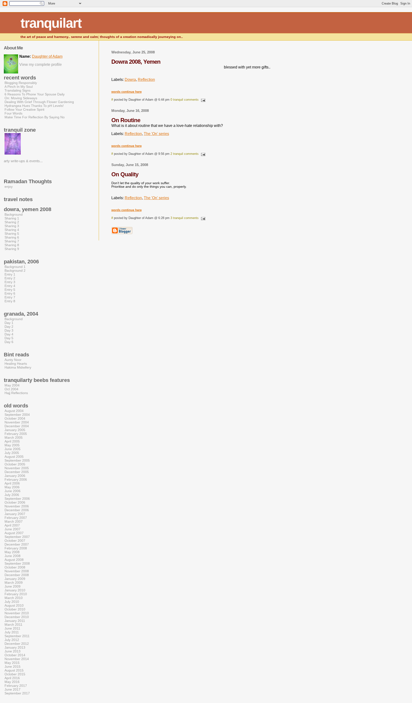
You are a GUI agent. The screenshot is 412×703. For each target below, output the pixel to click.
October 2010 (15, 609)
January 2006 (15, 476)
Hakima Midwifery (18, 367)
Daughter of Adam (47, 56)
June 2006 (13, 491)
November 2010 (17, 613)
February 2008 (16, 548)
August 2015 (14, 670)
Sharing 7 (12, 241)
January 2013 (15, 647)
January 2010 (15, 590)
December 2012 (17, 644)
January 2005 (15, 430)
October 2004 (15, 418)
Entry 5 (10, 290)
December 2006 (17, 510)
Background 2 (15, 270)
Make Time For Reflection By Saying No (35, 117)
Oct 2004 (11, 389)
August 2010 (14, 605)
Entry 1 (10, 274)
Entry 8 (10, 301)
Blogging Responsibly (21, 83)
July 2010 (12, 602)
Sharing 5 (12, 233)
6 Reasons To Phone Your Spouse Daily (35, 94)
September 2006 (17, 498)
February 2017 (16, 685)
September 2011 (17, 636)
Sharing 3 (12, 226)
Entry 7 (10, 297)
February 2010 (16, 594)
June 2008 (13, 556)
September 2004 (17, 415)
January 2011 (15, 621)
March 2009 (14, 582)
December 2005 (17, 472)
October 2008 (15, 567)
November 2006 (17, 506)
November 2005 (17, 468)
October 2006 (15, 502)
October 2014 (15, 655)
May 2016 (12, 682)
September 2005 (17, 460)
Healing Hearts (16, 363)
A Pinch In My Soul (19, 87)
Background (14, 214)
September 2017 (17, 693)
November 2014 (17, 659)
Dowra (130, 80)
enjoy (9, 186)
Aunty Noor (13, 360)
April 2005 (12, 441)
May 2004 (12, 385)
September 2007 (17, 537)
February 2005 (16, 434)
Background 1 (15, 267)
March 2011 (13, 624)
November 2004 (17, 422)
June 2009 (13, 586)
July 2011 (12, 632)
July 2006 (12, 495)
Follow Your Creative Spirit (24, 109)
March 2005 (14, 437)
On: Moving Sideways (21, 98)
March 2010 (14, 598)
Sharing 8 (12, 245)
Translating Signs (18, 90)
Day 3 (9, 330)
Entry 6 (10, 293)
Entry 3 (10, 282)
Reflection (146, 80)
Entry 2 (10, 278)
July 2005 (12, 453)
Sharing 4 (12, 230)
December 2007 (17, 544)
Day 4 (9, 334)
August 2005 (14, 456)
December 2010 (17, 617)
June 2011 (12, 628)
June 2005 (13, 449)
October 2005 (15, 464)
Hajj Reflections (16, 393)
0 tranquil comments (184, 99)
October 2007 (15, 540)
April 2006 (12, 483)
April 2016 (12, 678)
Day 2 (9, 326)
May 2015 (12, 663)
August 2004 (14, 411)
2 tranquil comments (184, 154)
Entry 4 (10, 286)
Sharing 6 (12, 237)
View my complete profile (40, 64)
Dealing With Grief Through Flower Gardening (39, 102)
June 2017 (13, 689)
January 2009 (15, 579)
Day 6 (9, 342)
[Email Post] (202, 99)
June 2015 (13, 666)
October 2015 (15, 674)
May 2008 (12, 552)
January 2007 (15, 514)
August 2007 (14, 533)
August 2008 (14, 560)
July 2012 (12, 640)
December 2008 (17, 575)
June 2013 (13, 651)
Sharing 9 (12, 249)
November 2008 (17, 571)
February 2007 (16, 518)
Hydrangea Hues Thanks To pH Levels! (34, 106)
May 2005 (12, 445)
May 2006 (12, 487)
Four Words (13, 113)
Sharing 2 (12, 222)
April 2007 (12, 525)
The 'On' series (156, 134)
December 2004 (17, 426)
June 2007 (13, 529)
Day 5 (9, 338)
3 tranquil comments (184, 218)
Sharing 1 (12, 218)
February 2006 (16, 479)
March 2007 (14, 521)
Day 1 (9, 323)
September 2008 (17, 563)
